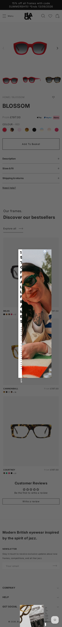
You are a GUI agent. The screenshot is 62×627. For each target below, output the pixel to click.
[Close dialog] (44, 251)
